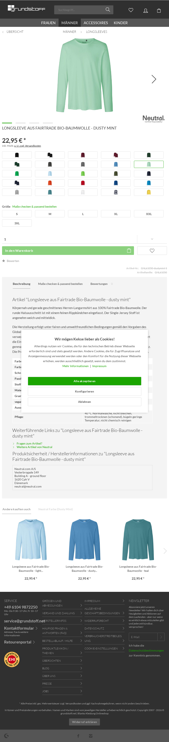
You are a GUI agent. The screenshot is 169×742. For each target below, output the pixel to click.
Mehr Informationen (75, 366)
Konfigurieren (84, 391)
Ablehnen (84, 401)
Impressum (99, 366)
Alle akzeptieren (84, 381)
